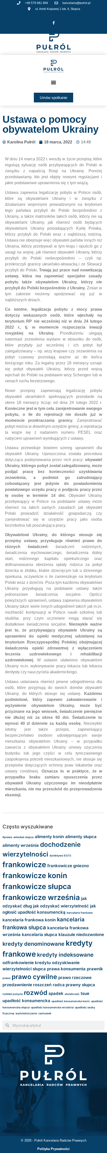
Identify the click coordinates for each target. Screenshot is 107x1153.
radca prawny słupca (74, 984)
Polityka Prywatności (53, 1149)
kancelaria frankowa (80, 912)
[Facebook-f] (53, 22)
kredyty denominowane (33, 943)
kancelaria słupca (39, 934)
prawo (6, 978)
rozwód (35, 992)
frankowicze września (41, 897)
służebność (72, 994)
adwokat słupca (23, 837)
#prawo (7, 837)
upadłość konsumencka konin (71, 1001)
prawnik (95, 968)
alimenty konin (49, 836)
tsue (85, 993)
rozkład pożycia (12, 994)
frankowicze (24, 864)
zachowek (44, 1013)
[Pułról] (53, 66)
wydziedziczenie (26, 1013)
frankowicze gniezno (68, 865)
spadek (56, 993)
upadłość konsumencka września (52, 1007)
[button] (54, 82)
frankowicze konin (34, 875)
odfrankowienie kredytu (26, 962)
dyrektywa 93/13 (60, 855)
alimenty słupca (81, 836)
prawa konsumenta (66, 968)
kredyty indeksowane (65, 954)
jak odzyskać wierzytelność (61, 905)
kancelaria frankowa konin (29, 919)
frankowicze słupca (36, 886)
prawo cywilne (34, 977)
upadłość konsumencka (26, 1000)
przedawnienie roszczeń (27, 984)
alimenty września (20, 845)
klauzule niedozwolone (81, 934)
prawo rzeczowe (75, 977)
